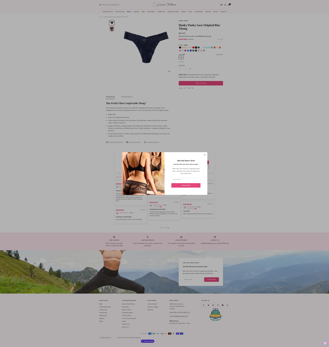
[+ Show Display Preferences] (325, 343)
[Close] (204, 154)
